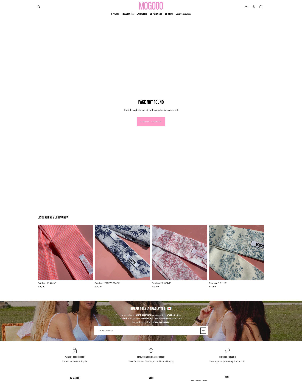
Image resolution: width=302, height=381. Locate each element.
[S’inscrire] (203, 330)
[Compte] (253, 6)
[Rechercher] (38, 6)
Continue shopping (151, 121)
